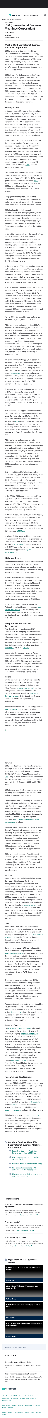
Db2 (6, 777)
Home (4, 19)
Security (18, 1347)
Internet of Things (18, 1060)
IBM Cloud (21, 531)
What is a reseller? (13, 1222)
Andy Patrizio (9, 32)
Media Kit (33, 1398)
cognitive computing (29, 1034)
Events (4, 1407)
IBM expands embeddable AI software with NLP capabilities (25, 1169)
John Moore (8, 35)
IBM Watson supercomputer (19, 1028)
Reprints (14, 1405)
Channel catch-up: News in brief (18, 1362)
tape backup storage (13, 709)
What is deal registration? (16, 1237)
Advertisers (14, 1398)
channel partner (30, 905)
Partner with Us (24, 1398)
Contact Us (5, 1398)
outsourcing (15, 373)
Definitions (28, 1405)
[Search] (45, 15)
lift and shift (16, 1012)
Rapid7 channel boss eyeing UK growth (21, 1374)
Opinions (11, 1412)
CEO (17, 421)
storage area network (25, 688)
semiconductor (33, 1115)
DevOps (26, 648)
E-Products (36, 1405)
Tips (32, 1412)
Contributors (6, 1405)
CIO (24, 1347)
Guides (4, 1412)
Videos (4, 1414)
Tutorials (38, 1412)
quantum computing (13, 1110)
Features (10, 1407)
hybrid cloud (18, 544)
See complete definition (28, 1215)
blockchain (9, 648)
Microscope (9, 1347)
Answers (21, 1405)
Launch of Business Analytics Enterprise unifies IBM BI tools (24, 1152)
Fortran (14, 1105)
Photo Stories (19, 1412)
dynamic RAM (36, 1102)
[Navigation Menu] (3, 15)
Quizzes (27, 1412)
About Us (5, 1396)
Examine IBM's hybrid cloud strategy (27, 1163)
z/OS (36, 181)
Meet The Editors (29, 1396)
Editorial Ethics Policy (16, 1396)
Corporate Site (6, 1400)
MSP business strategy (15, 19)
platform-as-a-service (14, 953)
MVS (27, 165)
